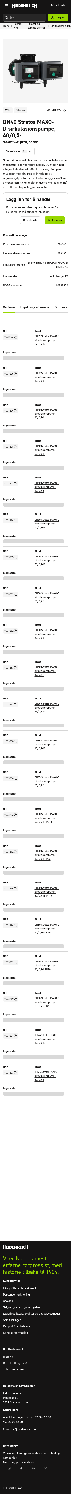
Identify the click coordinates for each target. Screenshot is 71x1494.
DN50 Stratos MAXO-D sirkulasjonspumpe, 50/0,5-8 (47, 634)
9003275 (9, 374)
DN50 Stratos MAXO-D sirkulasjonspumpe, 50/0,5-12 (47, 523)
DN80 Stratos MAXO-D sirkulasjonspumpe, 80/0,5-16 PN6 (47, 928)
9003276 (9, 337)
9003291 (9, 962)
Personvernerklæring (16, 1294)
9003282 (9, 631)
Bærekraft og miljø (15, 1363)
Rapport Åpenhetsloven (17, 1326)
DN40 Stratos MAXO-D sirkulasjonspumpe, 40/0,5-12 (47, 450)
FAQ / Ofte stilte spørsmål (19, 1288)
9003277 (9, 483)
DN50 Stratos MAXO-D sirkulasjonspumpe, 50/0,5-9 (47, 671)
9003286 (9, 778)
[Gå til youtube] (45, 1468)
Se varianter (16, 151)
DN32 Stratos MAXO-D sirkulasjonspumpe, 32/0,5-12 (47, 340)
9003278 (9, 447)
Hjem (6, 26)
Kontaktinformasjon (15, 1333)
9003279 (9, 410)
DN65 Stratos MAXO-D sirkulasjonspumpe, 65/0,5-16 (47, 744)
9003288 (9, 741)
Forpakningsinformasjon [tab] (35, 307)
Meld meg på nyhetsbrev (18, 1462)
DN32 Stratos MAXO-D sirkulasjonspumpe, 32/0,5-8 (47, 377)
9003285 (9, 557)
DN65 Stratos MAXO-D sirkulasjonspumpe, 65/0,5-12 (47, 707)
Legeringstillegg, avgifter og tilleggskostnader (31, 1314)
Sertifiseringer (12, 1320)
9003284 (9, 520)
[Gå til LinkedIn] (33, 1468)
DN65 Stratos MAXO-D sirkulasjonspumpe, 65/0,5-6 (47, 781)
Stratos (20, 110)
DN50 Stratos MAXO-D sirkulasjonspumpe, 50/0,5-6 (47, 597)
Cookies (8, 1301)
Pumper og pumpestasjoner (36, 26)
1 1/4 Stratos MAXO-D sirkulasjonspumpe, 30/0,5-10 (47, 1039)
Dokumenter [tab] (62, 307)
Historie (8, 1357)
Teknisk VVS (18, 26)
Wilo (7, 110)
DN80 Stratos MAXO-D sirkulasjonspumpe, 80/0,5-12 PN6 (47, 855)
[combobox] (24, 17)
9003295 (9, 888)
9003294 (9, 925)
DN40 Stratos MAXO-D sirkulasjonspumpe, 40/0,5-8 (47, 487)
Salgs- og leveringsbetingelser (22, 1307)
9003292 (9, 852)
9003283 (9, 667)
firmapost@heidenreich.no (19, 1429)
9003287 (9, 704)
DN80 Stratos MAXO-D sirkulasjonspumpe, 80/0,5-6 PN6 (47, 1002)
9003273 (9, 1072)
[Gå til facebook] (21, 1468)
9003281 (9, 594)
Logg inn (60, 17)
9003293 (9, 815)
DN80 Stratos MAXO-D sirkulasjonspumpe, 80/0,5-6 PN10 (47, 965)
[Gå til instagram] (9, 1468)
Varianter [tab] (9, 307)
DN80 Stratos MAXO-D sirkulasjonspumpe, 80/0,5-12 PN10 (47, 818)
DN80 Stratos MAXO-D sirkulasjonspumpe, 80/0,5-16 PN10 (47, 891)
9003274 (9, 1036)
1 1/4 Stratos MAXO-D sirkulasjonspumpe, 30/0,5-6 (47, 1076)
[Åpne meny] (7, 5)
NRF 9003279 (53, 110)
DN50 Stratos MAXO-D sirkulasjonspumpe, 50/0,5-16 (47, 560)
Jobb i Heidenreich (14, 1369)
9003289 (9, 999)
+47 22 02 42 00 (13, 1422)
